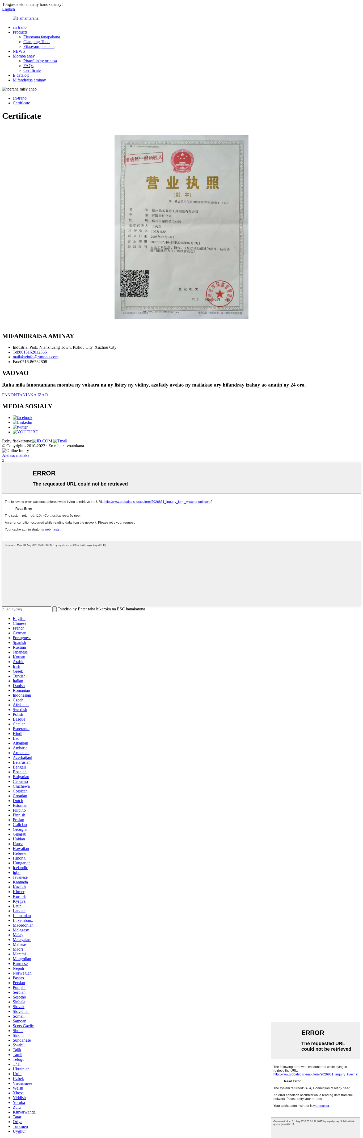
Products (20, 32)
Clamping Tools (36, 41)
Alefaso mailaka (15, 455)
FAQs (28, 65)
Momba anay (24, 56)
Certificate (32, 70)
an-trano (20, 27)
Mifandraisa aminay (29, 80)
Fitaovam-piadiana (38, 46)
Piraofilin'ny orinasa (40, 61)
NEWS (19, 51)
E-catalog (21, 75)
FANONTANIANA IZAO (25, 395)
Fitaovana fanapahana (41, 37)
